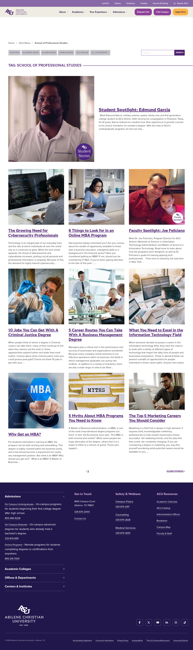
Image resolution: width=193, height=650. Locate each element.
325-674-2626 (122, 519)
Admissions (119, 12)
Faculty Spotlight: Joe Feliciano (157, 230)
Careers (143, 3)
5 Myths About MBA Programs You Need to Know (96, 418)
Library (117, 3)
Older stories (175, 471)
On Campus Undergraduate (19, 504)
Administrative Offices (168, 514)
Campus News (66, 52)
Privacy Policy (122, 640)
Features (14, 52)
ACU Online (82, 52)
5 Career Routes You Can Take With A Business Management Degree (96, 334)
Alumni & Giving (160, 3)
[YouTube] (157, 622)
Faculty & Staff (164, 533)
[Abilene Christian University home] (16, 12)
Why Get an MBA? (24, 434)
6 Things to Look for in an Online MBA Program (91, 233)
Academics (78, 12)
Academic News (31, 52)
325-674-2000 (82, 511)
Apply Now (180, 12)
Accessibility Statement (82, 640)
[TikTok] (185, 622)
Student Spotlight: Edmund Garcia (134, 110)
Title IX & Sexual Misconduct (158, 640)
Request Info (143, 12)
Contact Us (80, 518)
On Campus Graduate (16, 524)
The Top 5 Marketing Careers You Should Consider (155, 418)
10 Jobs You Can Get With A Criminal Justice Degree (33, 332)
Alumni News (49, 52)
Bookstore (162, 520)
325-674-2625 (122, 533)
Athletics (130, 3)
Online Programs (13, 544)
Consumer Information (105, 640)
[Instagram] (175, 622)
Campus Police (124, 501)
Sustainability (137, 640)
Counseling (122, 514)
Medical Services (125, 528)
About (62, 12)
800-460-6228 (12, 518)
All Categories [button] (100, 52)
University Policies (180, 640)
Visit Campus (162, 12)
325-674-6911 (12, 538)
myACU (105, 3)
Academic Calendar (167, 501)
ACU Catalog (163, 508)
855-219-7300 (12, 558)
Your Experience (98, 12)
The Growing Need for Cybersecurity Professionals (33, 233)
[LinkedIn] (166, 622)
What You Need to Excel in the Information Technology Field (156, 332)
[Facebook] (139, 622)
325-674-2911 (122, 506)
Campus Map (163, 527)
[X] (148, 622)
